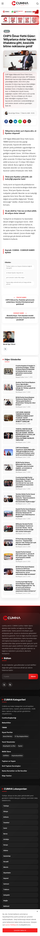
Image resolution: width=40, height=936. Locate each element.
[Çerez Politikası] (11, 925)
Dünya (5, 811)
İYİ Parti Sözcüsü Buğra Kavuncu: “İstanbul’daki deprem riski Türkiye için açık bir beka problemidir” (26, 541)
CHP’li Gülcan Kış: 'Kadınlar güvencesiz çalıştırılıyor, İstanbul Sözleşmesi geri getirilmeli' (20, 302)
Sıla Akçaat (19, 392)
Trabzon (6, 889)
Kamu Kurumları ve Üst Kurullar (14, 771)
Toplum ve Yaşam (9, 761)
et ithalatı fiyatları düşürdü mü (14, 273)
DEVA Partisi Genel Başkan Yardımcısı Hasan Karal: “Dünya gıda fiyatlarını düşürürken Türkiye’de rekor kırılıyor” (26, 401)
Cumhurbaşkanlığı (9, 718)
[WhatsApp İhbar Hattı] (20, 11)
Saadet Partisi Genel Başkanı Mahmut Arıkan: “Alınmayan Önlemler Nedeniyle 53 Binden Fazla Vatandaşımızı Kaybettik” (26, 512)
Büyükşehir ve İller (9, 746)
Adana (5, 850)
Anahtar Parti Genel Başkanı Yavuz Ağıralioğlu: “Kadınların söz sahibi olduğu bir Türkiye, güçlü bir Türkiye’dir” (25, 386)
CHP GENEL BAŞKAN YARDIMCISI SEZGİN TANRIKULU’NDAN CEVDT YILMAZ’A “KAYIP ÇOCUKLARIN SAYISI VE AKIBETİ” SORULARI (24, 416)
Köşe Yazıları (7, 776)
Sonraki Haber (18, 313)
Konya (5, 845)
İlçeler (20, 746)
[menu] (2, 3)
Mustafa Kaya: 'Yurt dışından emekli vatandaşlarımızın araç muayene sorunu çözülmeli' (20, 318)
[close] (37, 911)
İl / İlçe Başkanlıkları (21, 736)
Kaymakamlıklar (17, 755)
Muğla (5, 901)
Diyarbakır (7, 873)
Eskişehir (6, 895)
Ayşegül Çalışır (20, 377)
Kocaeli (5, 862)
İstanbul (6, 823)
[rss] (10, 684)
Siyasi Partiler (7, 732)
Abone (33, 676)
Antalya (6, 839)
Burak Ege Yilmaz (9, 344)
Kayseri (6, 878)
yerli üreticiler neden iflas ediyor (15, 277)
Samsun (6, 884)
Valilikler (6, 755)
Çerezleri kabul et (20, 930)
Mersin (5, 867)
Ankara (6, 817)
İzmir (5, 828)
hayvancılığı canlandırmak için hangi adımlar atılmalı (18, 283)
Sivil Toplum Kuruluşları (11, 766)
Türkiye (6, 806)
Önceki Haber (21, 297)
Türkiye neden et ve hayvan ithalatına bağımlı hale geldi (19, 267)
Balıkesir (6, 906)
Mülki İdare (6, 751)
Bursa (5, 834)
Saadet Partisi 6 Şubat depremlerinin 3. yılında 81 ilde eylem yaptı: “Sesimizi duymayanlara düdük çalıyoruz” (25, 555)
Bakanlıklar (6, 723)
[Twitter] (4, 684)
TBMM (4, 727)
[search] (37, 3)
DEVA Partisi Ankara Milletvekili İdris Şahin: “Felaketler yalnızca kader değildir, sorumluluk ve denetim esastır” (25, 466)
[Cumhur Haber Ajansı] (20, 20)
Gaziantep (6, 856)
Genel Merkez (7, 736)
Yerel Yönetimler (8, 742)
